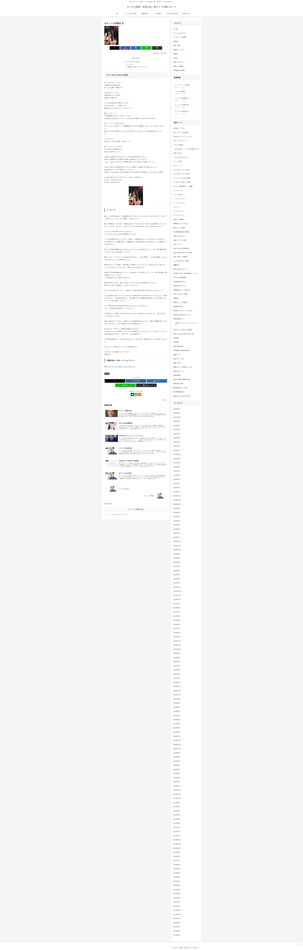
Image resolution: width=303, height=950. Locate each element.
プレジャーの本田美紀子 (182, 111)
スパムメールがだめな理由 (181, 178)
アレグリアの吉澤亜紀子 (182, 98)
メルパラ (176, 207)
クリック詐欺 (177, 161)
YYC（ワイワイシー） (180, 140)
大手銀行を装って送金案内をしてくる (185, 273)
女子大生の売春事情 (179, 277)
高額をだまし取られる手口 (181, 396)
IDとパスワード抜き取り (181, 132)
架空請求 (176, 338)
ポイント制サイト (179, 194)
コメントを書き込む (136, 509)
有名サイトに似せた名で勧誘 (182, 330)
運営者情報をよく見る (180, 388)
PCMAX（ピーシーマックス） (183, 136)
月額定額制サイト (179, 319)
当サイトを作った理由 (180, 294)
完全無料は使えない (179, 281)
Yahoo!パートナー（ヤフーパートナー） (186, 324)
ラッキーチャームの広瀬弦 (182, 85)
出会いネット (177, 244)
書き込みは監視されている (181, 315)
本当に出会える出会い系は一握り (184, 334)
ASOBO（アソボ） (179, 128)
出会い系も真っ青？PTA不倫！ (183, 252)
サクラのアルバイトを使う (181, 174)
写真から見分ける (179, 236)
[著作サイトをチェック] (132, 394)
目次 (133, 58)
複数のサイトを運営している (182, 367)
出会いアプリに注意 (179, 240)
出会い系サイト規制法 (180, 257)
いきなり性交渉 (178, 145)
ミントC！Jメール (179, 203)
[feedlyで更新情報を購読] (135, 394)
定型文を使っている (179, 286)
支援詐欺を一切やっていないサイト (137, 66)
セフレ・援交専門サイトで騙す (183, 186)
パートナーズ (177, 190)
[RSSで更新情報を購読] (139, 394)
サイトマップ (177, 165)
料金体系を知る (178, 306)
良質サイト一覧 (178, 359)
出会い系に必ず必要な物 (181, 248)
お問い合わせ (177, 153)
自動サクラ (176, 354)
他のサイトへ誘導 (179, 228)
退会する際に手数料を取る (181, 379)
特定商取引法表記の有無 (181, 350)
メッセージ (130, 64)
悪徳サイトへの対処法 (180, 302)
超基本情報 (176, 375)
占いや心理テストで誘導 (181, 261)
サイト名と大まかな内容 (132, 61)
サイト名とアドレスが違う (181, 170)
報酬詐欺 (176, 265)
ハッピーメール (180, 199)
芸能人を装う (177, 363)
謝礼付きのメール (179, 371)
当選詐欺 (176, 298)
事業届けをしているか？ (181, 223)
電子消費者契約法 (179, 392)
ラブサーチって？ (179, 211)
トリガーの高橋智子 (180, 91)
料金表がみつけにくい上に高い (183, 310)
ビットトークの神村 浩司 (182, 105)
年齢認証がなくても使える (181, 290)
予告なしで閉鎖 (178, 219)
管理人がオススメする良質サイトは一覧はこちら (120, 366)
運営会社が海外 (178, 383)
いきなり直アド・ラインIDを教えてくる (186, 149)
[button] (157, 48)
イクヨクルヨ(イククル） (181, 157)
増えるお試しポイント (180, 269)
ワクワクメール (178, 215)
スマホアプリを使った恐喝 (181, 182)
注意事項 (176, 342)
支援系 (107, 373)
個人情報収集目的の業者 (181, 232)
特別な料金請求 (178, 346)
